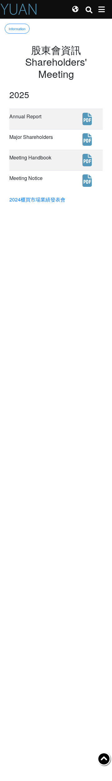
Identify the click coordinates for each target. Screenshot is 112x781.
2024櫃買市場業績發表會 (37, 199)
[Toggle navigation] (101, 9)
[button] (75, 9)
